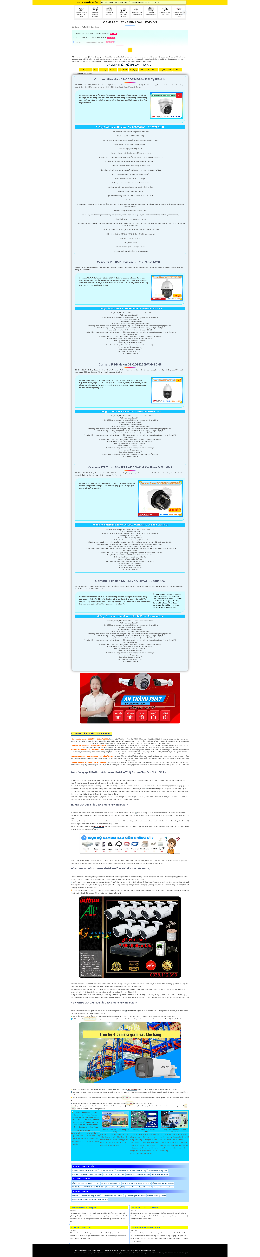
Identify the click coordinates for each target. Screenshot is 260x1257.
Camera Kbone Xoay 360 (115, 1187)
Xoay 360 (163, 70)
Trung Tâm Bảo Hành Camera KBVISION (174, 1131)
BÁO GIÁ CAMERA (107, 2)
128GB (95, 70)
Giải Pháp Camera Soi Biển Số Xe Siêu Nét (145, 1131)
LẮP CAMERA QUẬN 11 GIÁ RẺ (87, 2)
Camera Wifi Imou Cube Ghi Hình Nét (139, 1187)
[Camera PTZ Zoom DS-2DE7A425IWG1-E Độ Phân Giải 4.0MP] (160, 498)
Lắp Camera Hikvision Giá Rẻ (82, 73)
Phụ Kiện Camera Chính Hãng (142, 2)
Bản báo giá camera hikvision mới (138, 1174)
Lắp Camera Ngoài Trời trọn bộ (135, 1196)
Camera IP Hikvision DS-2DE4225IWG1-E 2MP (90, 42)
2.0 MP (82, 70)
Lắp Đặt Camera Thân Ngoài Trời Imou (85, 1183)
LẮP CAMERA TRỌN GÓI (122, 2)
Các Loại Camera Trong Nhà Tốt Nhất (146, 1227)
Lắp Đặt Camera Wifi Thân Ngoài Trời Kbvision (88, 1187)
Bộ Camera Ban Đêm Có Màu (112, 1196)
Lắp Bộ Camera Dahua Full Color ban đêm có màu (90, 1199)
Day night (113, 70)
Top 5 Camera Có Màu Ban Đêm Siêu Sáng (131, 1171)
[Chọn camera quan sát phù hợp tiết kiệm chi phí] (184, 12)
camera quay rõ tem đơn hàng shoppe (87, 1174)
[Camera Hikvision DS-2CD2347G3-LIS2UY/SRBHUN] (166, 105)
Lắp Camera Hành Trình (85, 1130)
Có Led (88, 70)
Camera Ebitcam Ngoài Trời (163, 1187)
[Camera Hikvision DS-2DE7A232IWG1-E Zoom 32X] (168, 600)
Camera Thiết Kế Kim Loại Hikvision (130, 22)
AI (119, 70)
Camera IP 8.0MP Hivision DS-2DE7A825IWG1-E (91, 38)
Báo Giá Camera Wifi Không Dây (83, 1208)
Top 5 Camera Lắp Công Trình (114, 1174)
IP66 (169, 70)
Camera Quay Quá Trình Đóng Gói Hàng (115, 1131)
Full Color (143, 70)
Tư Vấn (156, 2)
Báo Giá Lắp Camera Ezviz (81, 1227)
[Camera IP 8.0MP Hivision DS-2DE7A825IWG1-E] (167, 288)
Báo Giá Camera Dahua (160, 1174)
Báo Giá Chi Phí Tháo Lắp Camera (144, 1208)
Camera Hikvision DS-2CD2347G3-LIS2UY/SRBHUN (92, 34)
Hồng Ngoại (133, 70)
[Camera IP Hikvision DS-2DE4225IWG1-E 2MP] (167, 390)
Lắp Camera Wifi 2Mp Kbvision (163, 1183)
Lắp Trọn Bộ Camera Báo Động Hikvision (86, 1196)
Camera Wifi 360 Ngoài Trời (110, 1183)
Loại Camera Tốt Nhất (106, 1171)
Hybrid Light (103, 70)
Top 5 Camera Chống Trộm (157, 1171)
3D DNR (124, 70)
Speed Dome (152, 70)
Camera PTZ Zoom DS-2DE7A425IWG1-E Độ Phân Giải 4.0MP (95, 46)
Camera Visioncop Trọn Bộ (156, 1196)
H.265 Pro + (177, 70)
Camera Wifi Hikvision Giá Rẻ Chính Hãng (136, 1183)
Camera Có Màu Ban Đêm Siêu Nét (84, 1171)
